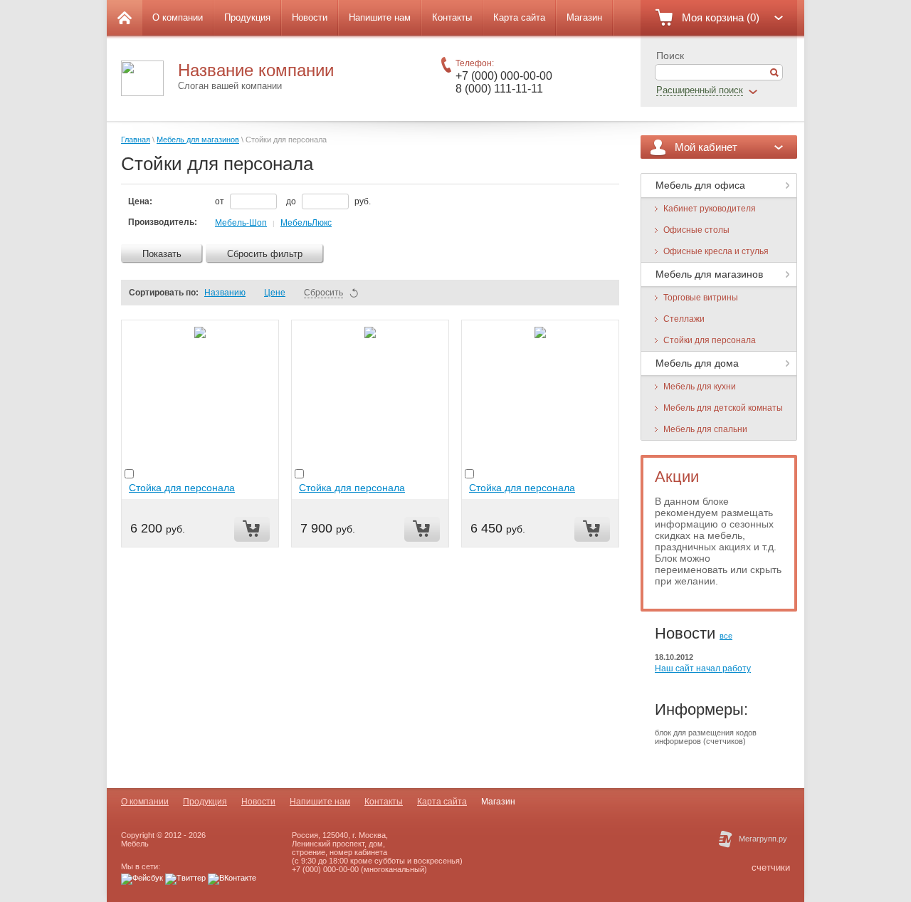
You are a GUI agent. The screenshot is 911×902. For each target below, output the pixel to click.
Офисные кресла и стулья (716, 251)
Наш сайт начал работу (703, 668)
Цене (274, 293)
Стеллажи (684, 319)
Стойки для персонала (709, 340)
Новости (309, 17)
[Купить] (252, 529)
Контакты (452, 17)
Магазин (584, 17)
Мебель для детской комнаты (723, 408)
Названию (225, 293)
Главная (135, 139)
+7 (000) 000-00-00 (504, 76)
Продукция (247, 17)
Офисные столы (696, 230)
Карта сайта (519, 17)
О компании (177, 17)
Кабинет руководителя (709, 209)
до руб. (328, 201)
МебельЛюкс (306, 223)
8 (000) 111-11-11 (499, 89)
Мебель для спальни (705, 429)
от (220, 201)
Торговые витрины (700, 298)
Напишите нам (380, 17)
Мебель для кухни (699, 387)
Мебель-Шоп (241, 223)
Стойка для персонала (182, 487)
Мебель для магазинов (198, 139)
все (726, 635)
